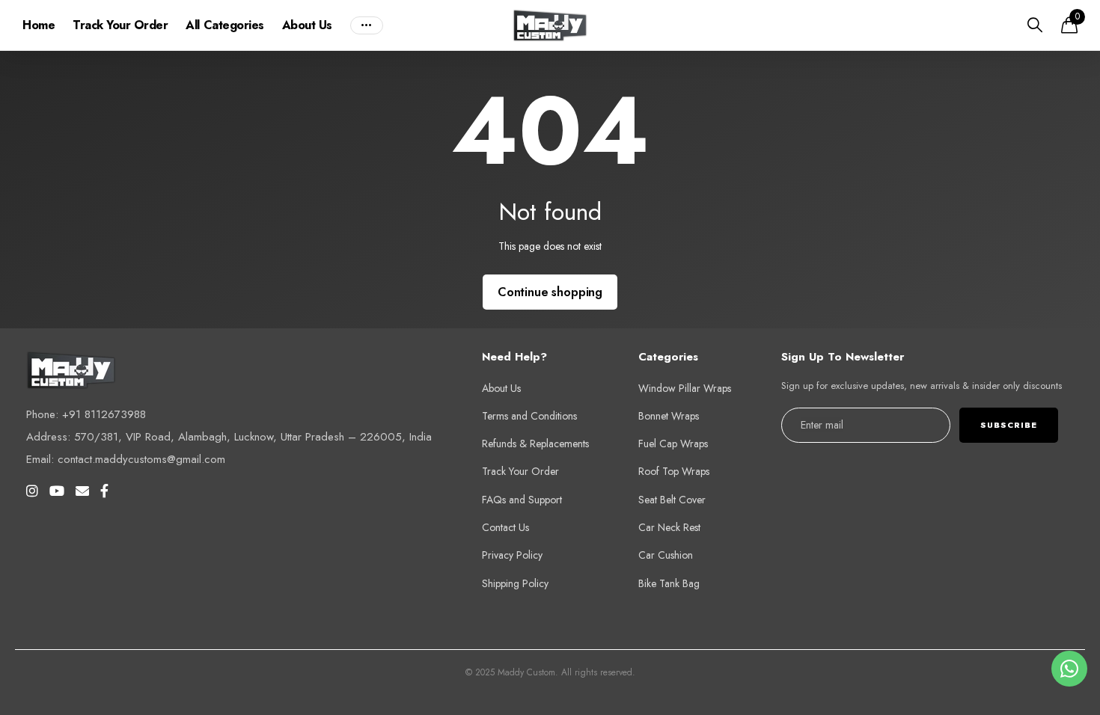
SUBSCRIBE (1008, 425)
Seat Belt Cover (672, 499)
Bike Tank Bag (669, 583)
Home (38, 25)
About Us (307, 25)
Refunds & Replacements (535, 443)
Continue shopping (550, 292)
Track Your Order (120, 25)
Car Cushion (665, 554)
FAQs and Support (522, 499)
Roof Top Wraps (673, 471)
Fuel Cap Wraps (673, 443)
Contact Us (505, 527)
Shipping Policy (515, 583)
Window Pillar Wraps (684, 388)
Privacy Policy (512, 554)
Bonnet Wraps (668, 415)
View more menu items (366, 25)
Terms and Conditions (529, 415)
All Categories (224, 25)
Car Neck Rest (669, 527)
